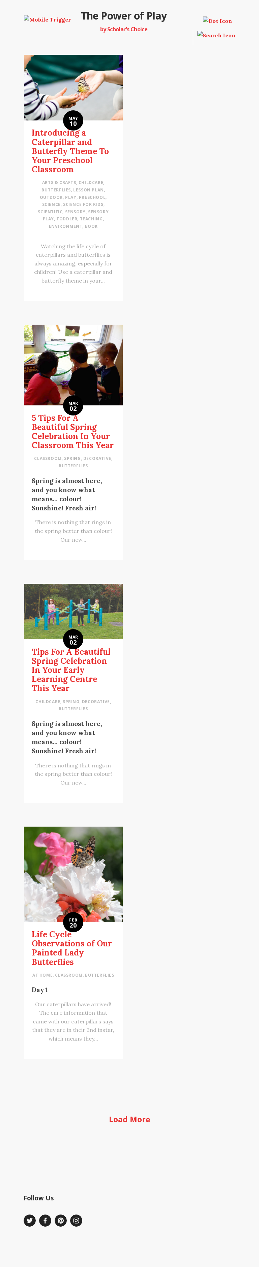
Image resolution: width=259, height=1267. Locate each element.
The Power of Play (124, 16)
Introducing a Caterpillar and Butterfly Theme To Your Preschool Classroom (70, 151)
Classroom (47, 458)
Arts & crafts (59, 182)
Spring (72, 458)
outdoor (51, 197)
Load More (129, 1120)
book (91, 226)
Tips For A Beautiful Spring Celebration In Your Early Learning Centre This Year (71, 670)
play (70, 197)
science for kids (83, 204)
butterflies (56, 190)
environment (66, 226)
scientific (50, 212)
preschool (92, 197)
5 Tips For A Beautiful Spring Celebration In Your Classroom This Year (73, 432)
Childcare (91, 182)
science (51, 204)
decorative (97, 458)
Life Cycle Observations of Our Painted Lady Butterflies (72, 948)
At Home (42, 975)
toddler (66, 219)
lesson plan (88, 190)
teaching (91, 219)
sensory (75, 212)
